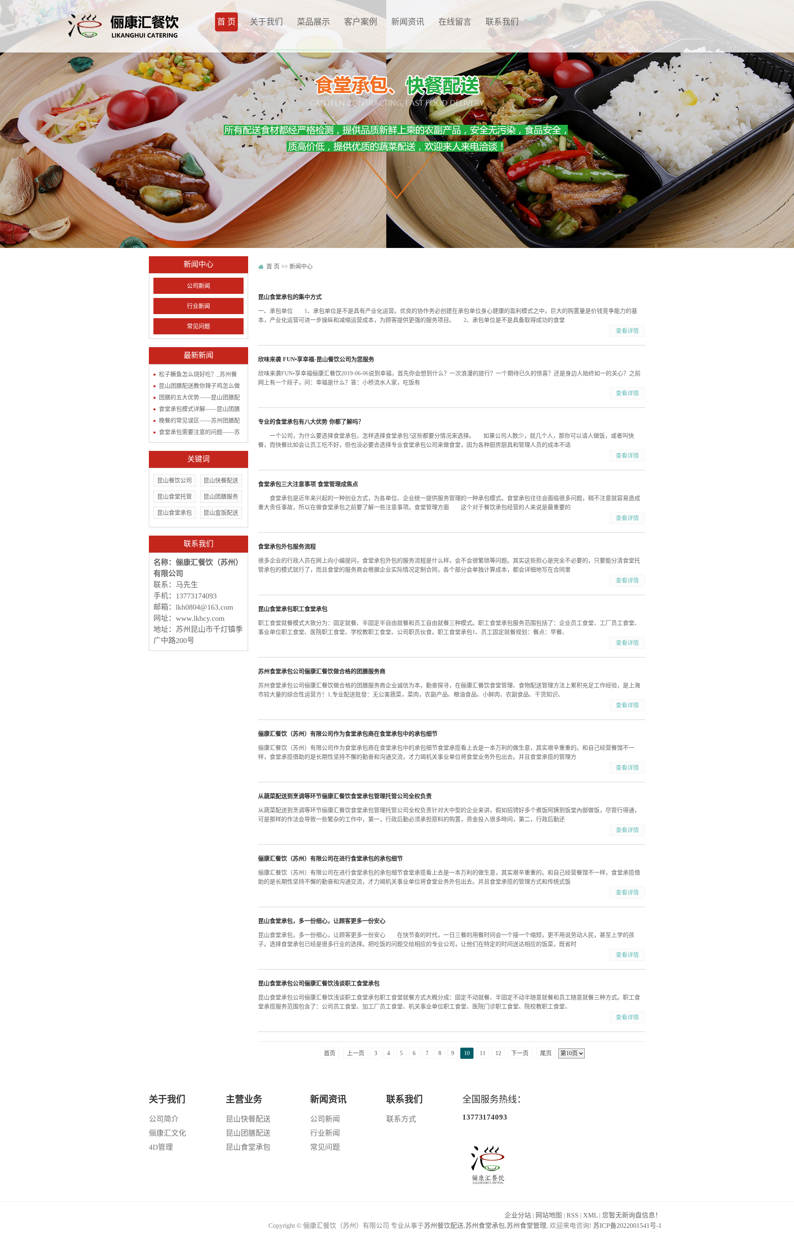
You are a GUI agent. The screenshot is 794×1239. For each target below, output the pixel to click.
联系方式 (401, 1119)
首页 (329, 1053)
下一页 (520, 1053)
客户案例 (360, 21)
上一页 (355, 1053)
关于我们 (266, 21)
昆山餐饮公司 (174, 480)
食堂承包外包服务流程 (287, 546)
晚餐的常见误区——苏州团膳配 (199, 420)
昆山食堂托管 (174, 496)
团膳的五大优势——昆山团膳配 (199, 397)
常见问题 (198, 326)
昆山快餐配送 (220, 480)
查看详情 (627, 331)
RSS (573, 1215)
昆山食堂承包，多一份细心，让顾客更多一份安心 (321, 921)
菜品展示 (313, 21)
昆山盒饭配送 (220, 513)
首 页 (226, 21)
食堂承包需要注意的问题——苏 (199, 432)
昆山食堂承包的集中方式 (290, 297)
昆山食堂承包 (174, 513)
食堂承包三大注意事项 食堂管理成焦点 (308, 484)
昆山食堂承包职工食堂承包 (293, 609)
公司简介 (164, 1119)
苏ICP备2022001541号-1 (627, 1225)
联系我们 (502, 21)
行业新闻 (198, 306)
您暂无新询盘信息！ (632, 1215)
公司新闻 (198, 286)
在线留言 (454, 21)
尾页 (546, 1053)
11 (482, 1053)
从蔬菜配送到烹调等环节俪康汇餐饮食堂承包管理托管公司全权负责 (345, 796)
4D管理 (161, 1147)
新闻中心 (301, 266)
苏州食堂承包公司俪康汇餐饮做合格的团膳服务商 (321, 671)
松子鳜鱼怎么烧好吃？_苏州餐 (198, 374)
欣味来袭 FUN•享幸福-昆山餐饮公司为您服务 (316, 359)
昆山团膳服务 (220, 496)
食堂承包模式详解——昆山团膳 (199, 409)
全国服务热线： (494, 1107)
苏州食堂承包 (485, 1225)
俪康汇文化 (167, 1133)
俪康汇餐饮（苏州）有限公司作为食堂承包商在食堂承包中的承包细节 (348, 734)
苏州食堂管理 (526, 1225)
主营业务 (244, 1099)
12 (498, 1053)
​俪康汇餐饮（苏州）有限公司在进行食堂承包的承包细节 (330, 858)
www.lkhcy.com (200, 618)
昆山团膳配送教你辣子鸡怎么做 (199, 386)
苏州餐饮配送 (444, 1225)
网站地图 (549, 1215)
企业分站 (518, 1215)
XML (590, 1215)
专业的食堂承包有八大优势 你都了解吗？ (311, 422)
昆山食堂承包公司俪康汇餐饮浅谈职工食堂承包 (319, 983)
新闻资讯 (407, 21)
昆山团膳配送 (248, 1133)
